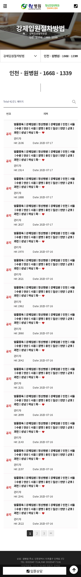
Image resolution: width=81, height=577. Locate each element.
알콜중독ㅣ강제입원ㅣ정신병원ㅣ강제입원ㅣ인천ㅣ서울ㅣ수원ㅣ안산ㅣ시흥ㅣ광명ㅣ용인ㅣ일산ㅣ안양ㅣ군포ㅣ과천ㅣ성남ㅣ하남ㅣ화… (44, 128)
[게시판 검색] (74, 101)
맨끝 (51, 533)
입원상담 (36, 571)
